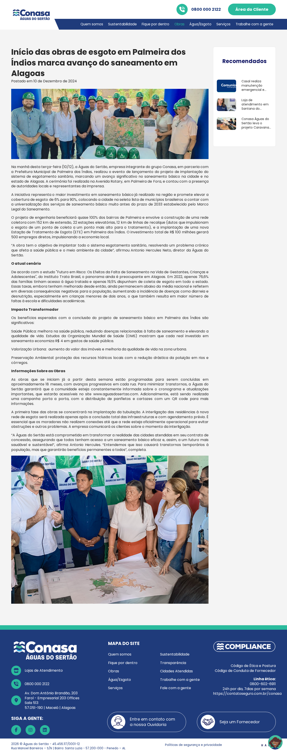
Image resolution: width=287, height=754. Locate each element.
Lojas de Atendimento (44, 670)
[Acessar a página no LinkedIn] (45, 730)
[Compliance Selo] (244, 646)
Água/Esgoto (200, 24)
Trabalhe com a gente (254, 24)
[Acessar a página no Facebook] (16, 730)
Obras (179, 24)
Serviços (223, 24)
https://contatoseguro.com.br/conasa (247, 693)
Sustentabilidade (122, 24)
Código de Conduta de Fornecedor (245, 670)
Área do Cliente (251, 9)
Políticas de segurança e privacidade (193, 745)
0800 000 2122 (206, 9)
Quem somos (91, 24)
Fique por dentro (155, 24)
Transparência (173, 662)
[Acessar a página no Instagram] (30, 730)
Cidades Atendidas (176, 671)
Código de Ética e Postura (253, 665)
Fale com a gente (175, 688)
